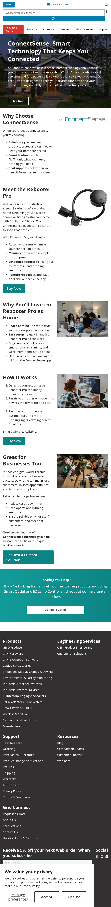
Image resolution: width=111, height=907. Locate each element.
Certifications (12, 826)
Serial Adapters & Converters (22, 702)
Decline (74, 896)
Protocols (48, 29)
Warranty (9, 779)
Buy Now (18, 101)
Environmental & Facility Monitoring (27, 678)
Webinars (63, 761)
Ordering (9, 749)
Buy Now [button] (13, 288)
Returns (8, 767)
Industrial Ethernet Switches (22, 684)
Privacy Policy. (31, 886)
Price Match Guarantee (18, 755)
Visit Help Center (55, 609)
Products (31, 29)
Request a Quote (11, 29)
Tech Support (12, 743)
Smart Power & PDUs (17, 708)
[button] (106, 12)
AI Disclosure (12, 785)
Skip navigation (9, 2)
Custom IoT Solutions (72, 653)
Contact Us (10, 832)
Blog (60, 743)
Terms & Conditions (16, 797)
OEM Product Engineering (74, 647)
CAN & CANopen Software (20, 660)
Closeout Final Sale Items (20, 720)
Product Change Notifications (23, 761)
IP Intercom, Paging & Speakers (24, 696)
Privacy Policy (12, 791)
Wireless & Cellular (15, 714)
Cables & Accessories (17, 666)
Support (104, 29)
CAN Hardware (13, 653)
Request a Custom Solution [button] (21, 557)
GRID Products (13, 647)
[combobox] (54, 12)
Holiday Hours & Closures (20, 838)
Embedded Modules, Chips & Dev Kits (28, 672)
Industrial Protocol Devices (21, 690)
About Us (9, 820)
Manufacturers (85, 29)
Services (65, 29)
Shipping (9, 773)
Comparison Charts (70, 749)
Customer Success (69, 755)
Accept (46, 896)
